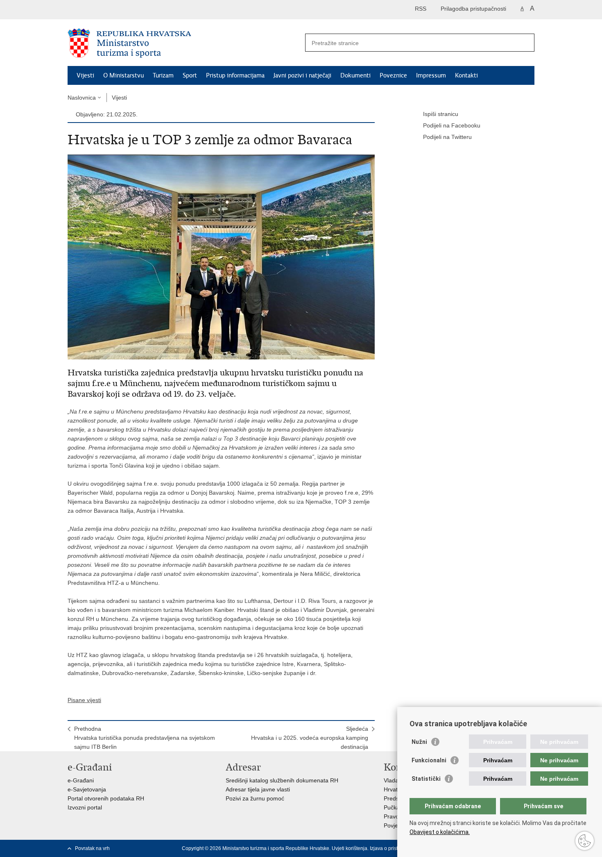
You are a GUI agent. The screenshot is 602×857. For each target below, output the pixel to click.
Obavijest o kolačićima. (440, 832)
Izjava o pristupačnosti (394, 848)
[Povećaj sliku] (221, 256)
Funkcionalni (429, 760)
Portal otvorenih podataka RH (106, 798)
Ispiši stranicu (440, 114)
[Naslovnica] (184, 43)
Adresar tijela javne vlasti (258, 789)
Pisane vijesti (84, 700)
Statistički (426, 778)
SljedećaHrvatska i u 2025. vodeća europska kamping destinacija (309, 737)
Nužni (419, 742)
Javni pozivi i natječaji (302, 75)
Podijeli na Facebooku (451, 125)
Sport (190, 75)
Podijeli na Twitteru (447, 137)
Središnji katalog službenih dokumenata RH (282, 780)
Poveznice (393, 75)
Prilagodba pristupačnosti (473, 8)
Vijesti (85, 75)
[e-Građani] (103, 9)
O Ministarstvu (123, 75)
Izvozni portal (85, 807)
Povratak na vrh (92, 848)
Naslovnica (82, 97)
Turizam (163, 75)
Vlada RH (396, 780)
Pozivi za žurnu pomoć (255, 798)
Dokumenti (355, 75)
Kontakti (466, 75)
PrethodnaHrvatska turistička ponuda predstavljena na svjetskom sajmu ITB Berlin (144, 737)
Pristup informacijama (235, 75)
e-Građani (81, 780)
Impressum (431, 75)
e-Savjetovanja (87, 789)
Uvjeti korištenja (349, 848)
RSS (420, 8)
